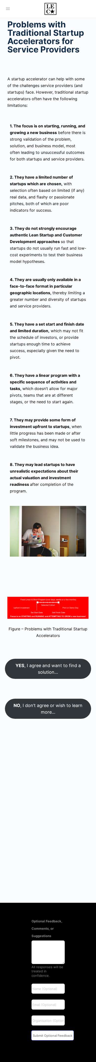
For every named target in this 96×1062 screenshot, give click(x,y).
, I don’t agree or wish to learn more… (48, 709)
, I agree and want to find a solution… (48, 669)
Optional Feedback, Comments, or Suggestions (47, 928)
